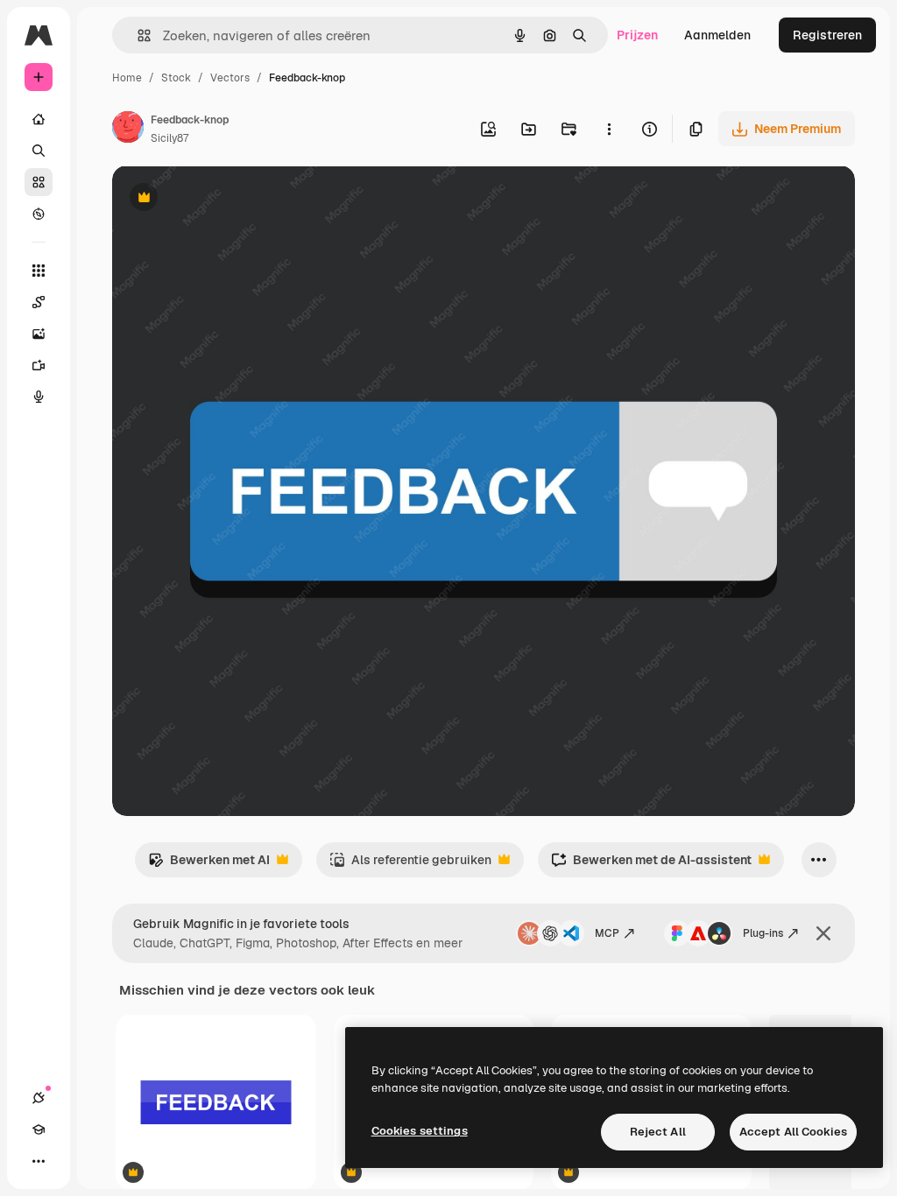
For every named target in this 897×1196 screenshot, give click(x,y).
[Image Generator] (39, 334)
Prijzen (637, 35)
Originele (227, 199)
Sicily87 (169, 138)
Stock (176, 78)
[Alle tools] (39, 271)
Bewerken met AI (209, 864)
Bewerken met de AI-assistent (651, 864)
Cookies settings (419, 1130)
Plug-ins (763, 933)
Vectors (230, 78)
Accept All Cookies (793, 1131)
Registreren (827, 35)
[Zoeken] (39, 151)
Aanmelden (717, 35)
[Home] (39, 119)
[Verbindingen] (39, 1098)
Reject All (658, 1131)
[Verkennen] (39, 214)
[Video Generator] (39, 365)
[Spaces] (39, 302)
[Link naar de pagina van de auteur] (128, 129)
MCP (607, 933)
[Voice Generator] (39, 397)
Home (127, 78)
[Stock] (39, 182)
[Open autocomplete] (137, 35)
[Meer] (39, 1161)
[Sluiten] (823, 933)
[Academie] (39, 1129)
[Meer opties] (608, 128)
